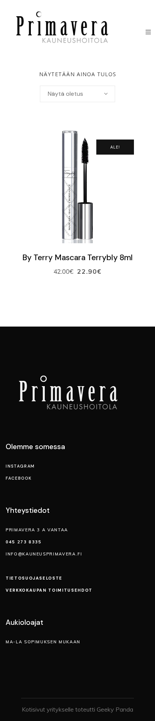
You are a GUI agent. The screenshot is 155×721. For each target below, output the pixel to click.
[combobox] (77, 94)
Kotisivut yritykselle (48, 709)
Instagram (20, 466)
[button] (148, 32)
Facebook (19, 478)
